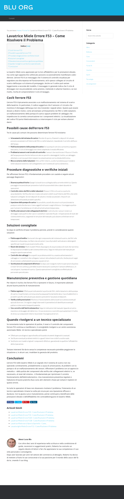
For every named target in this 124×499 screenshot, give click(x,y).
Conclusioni (13, 66)
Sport (88, 75)
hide (28, 46)
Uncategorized (91, 84)
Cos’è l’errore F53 (15, 50)
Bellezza (89, 52)
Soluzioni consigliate (16, 58)
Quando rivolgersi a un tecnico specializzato (24, 64)
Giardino (89, 70)
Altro (88, 47)
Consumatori (90, 61)
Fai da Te (89, 65)
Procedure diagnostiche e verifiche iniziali (23, 56)
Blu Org (18, 7)
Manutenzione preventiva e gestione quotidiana (25, 61)
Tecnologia (89, 79)
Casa (88, 56)
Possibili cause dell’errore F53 (19, 53)
